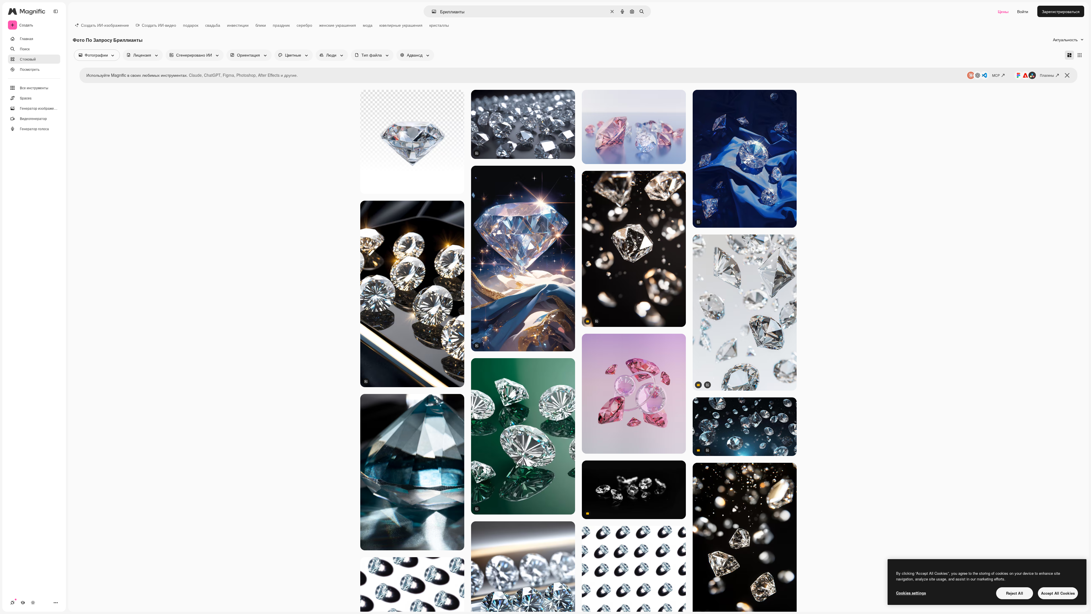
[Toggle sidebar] (55, 11)
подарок (190, 25)
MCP (996, 75)
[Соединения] (12, 602)
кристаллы (439, 25)
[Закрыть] (1067, 75)
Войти (1022, 11)
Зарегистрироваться (1061, 11)
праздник (281, 25)
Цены (1003, 11)
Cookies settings (911, 593)
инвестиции (238, 25)
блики (260, 25)
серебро (304, 25)
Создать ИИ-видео (159, 25)
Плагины (1047, 75)
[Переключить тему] (33, 602)
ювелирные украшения (400, 25)
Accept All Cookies (1058, 593)
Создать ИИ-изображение (105, 25)
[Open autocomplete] (432, 11)
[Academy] (22, 602)
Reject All (1014, 593)
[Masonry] (1069, 55)
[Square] (1079, 55)
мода (367, 25)
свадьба (212, 25)
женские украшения (337, 25)
